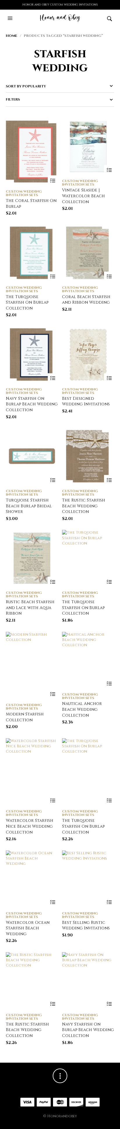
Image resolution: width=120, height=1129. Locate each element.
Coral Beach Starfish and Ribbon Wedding (86, 299)
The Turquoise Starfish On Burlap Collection (27, 302)
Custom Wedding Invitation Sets (24, 193)
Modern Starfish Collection (25, 717)
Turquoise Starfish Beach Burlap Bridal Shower (29, 505)
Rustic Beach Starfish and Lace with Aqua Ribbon (30, 607)
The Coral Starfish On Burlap (31, 203)
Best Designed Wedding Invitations (86, 401)
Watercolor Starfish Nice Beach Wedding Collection (29, 826)
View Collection (53, 180)
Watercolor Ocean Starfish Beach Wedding (28, 928)
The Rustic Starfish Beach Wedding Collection (83, 505)
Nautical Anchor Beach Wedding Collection (82, 709)
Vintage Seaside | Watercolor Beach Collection (83, 195)
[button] (10, 18)
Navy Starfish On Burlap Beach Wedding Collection (32, 404)
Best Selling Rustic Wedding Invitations (86, 925)
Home (11, 35)
